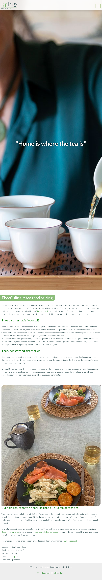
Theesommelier (43, 311)
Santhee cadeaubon (71, 541)
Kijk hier (16, 556)
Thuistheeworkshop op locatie (45, 532)
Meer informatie (44, 573)
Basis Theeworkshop (10, 532)
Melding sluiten (58, 573)
